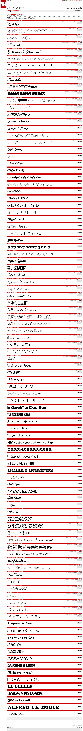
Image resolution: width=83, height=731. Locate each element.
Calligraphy (80, 34)
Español (71, 0)
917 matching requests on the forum (78, 10)
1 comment (75, 49)
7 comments (75, 35)
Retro (81, 229)
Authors (13, 7)
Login (8, 0)
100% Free (81, 140)
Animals (81, 543)
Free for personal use (76, 21)
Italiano (78, 0)
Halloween (80, 550)
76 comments (75, 112)
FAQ (16, 8)
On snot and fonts (11, 727)
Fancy (79, 229)
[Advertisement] (24, 4)
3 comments (75, 63)
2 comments (72, 265)
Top (12, 8)
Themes (8, 7)
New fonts (9, 8)
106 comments (75, 126)
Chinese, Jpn (80, 20)
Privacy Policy (78, 727)
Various (81, 27)
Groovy (81, 529)
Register (10, 0)
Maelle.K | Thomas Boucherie (17, 20)
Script (77, 34)
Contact (81, 727)
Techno (79, 362)
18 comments (72, 42)
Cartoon (81, 348)
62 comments (75, 105)
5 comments (75, 544)
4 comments (77, 140)
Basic (79, 299)
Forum (17, 7)
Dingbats (78, 27)
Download (80, 23)
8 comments (75, 91)
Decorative (80, 466)
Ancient (81, 313)
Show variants (21, 18)
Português (81, 0)
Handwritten (80, 627)
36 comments (72, 21)
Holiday (77, 550)
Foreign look (76, 20)
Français (67, 0)
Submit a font (21, 7)
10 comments (75, 56)
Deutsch (74, 0)
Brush (81, 146)
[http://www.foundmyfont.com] (21, 20)
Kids (81, 55)
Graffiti (81, 90)
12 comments (75, 377)
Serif (81, 299)
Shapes (81, 97)
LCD (81, 362)
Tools (20, 8)
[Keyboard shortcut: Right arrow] (10, 11)
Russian (81, 264)
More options (37, 18)
